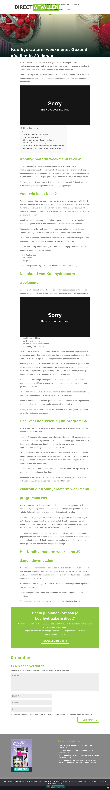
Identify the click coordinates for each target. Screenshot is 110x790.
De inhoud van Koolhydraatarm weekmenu (39, 140)
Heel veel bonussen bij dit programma (37, 143)
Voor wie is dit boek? (31, 137)
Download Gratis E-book (55, 641)
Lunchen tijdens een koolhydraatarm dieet (75, 750)
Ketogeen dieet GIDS (54, 9)
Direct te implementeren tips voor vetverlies (75, 745)
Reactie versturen (88, 720)
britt (16, 61)
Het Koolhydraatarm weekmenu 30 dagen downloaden (43, 148)
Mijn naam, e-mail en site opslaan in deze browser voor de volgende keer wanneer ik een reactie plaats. (53, 714)
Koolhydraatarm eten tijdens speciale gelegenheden (79, 755)
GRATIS (48, 4)
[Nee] (107, 784)
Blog (68, 9)
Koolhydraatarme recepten (66, 4)
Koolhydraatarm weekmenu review (36, 134)
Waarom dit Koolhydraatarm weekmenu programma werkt (44, 146)
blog (32, 61)
